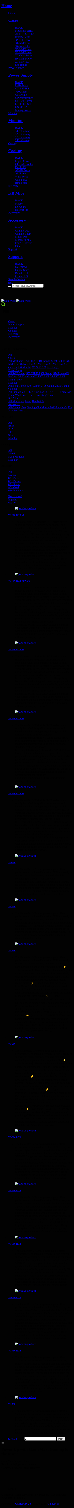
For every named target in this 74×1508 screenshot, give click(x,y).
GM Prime (59, 373)
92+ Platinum (15, 490)
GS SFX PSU (57, 376)
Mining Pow (15, 379)
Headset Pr (38, 401)
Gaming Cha (34, 407)
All (10, 354)
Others (21, 410)
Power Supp (15, 370)
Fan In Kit (45, 391)
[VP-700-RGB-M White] (40, 574)
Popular (12, 499)
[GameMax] (37, 300)
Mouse (16, 401)
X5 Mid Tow (41, 364)
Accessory (14, 404)
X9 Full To (59, 360)
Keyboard (25, 401)
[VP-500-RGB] (40, 1290)
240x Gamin (62, 385)
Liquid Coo (18, 391)
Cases (11, 357)
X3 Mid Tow (56, 364)
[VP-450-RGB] (40, 1344)
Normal (12, 475)
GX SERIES (33, 373)
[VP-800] (40, 855)
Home (6, 5)
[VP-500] (40, 1037)
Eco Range (53, 367)
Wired (11, 453)
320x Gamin (33, 385)
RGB (11, 425)
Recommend (15, 496)
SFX (10, 435)
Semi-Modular (16, 456)
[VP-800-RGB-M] (40, 508)
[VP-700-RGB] (40, 1183)
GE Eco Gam (25, 376)
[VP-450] (40, 1397)
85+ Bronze (14, 481)
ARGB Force (59, 391)
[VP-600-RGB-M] (40, 711)
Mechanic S (18, 360)
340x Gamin (19, 385)
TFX (11, 432)
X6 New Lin (26, 364)
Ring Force (47, 395)
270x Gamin (48, 385)
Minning (13, 438)
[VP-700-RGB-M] (40, 643)
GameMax (53, 1503)
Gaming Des (19, 407)
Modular (13, 459)
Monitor (12, 382)
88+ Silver (14, 484)
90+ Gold (13, 487)
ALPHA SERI (34, 360)
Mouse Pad (47, 407)
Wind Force (21, 395)
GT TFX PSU (41, 376)
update (11, 502)
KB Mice (13, 398)
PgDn (13, 1438)
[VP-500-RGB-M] (40, 786)
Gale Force (35, 395)
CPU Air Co (32, 391)
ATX (11, 428)
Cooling (12, 388)
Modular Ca (60, 407)
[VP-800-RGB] (40, 1130)
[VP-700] (40, 899)
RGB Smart (18, 373)
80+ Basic (13, 478)
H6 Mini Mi (24, 367)
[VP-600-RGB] (40, 1237)
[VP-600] (40, 944)
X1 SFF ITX (39, 367)
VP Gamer (46, 373)
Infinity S (48, 360)
